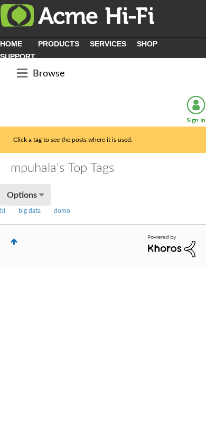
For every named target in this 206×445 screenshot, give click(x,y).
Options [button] (22, 195)
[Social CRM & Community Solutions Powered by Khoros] (171, 246)
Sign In (195, 120)
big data (29, 211)
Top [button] (14, 241)
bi (2, 211)
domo (62, 211)
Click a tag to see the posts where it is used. (73, 140)
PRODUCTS (58, 44)
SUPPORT (17, 56)
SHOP (147, 44)
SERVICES (108, 44)
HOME (11, 44)
